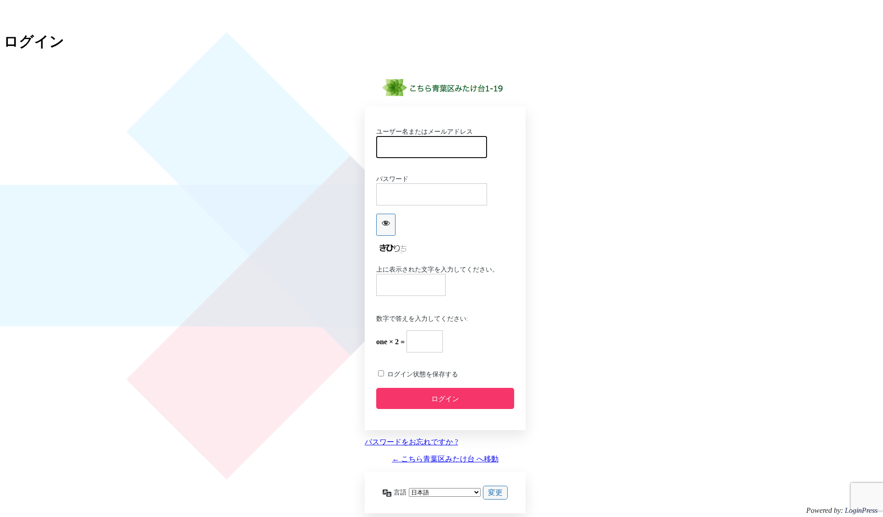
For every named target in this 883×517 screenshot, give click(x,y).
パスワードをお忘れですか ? (411, 442)
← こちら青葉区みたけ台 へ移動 (445, 459)
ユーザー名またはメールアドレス (424, 131)
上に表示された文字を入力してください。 (437, 269)
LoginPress (861, 510)
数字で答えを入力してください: (422, 318)
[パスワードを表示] (386, 225)
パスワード (392, 179)
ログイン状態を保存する (422, 374)
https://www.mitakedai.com (445, 87)
